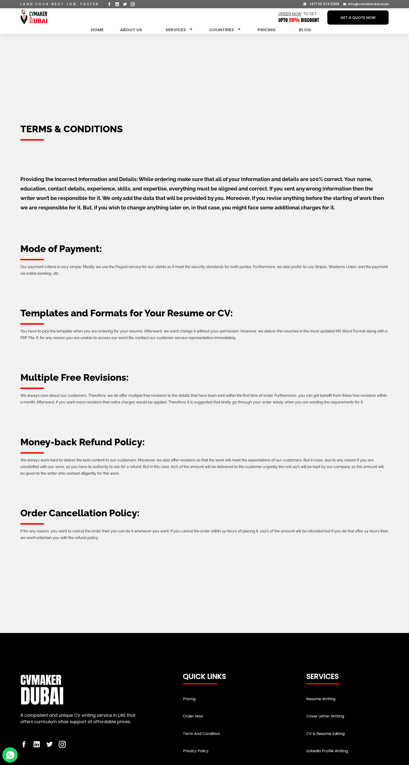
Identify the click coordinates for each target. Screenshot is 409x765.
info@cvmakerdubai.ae (367, 4)
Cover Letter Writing (325, 716)
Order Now (193, 716)
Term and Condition (201, 733)
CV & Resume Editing (325, 733)
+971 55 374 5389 (323, 4)
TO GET (297, 14)
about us (131, 30)
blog (305, 30)
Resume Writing (320, 699)
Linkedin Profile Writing (327, 751)
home (97, 30)
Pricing (267, 30)
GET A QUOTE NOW (358, 17)
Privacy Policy (196, 751)
